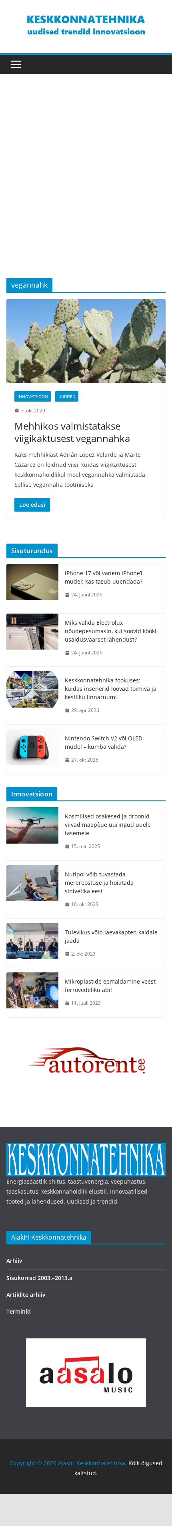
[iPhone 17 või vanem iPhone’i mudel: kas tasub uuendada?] (32, 586)
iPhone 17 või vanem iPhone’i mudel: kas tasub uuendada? (103, 577)
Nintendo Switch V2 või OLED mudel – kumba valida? (103, 742)
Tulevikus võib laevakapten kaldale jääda (111, 936)
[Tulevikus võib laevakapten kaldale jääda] (32, 945)
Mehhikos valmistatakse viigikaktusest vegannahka (72, 432)
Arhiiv (14, 1260)
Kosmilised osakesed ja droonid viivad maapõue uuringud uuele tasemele (108, 824)
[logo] (86, 1148)
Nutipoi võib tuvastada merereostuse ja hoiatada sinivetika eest (99, 882)
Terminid (18, 1311)
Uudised (66, 396)
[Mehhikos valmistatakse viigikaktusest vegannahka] (86, 341)
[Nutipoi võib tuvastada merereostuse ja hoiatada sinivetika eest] (32, 891)
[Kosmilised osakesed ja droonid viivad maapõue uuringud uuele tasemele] (32, 833)
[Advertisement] (86, 188)
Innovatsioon (33, 396)
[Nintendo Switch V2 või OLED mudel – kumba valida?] (32, 751)
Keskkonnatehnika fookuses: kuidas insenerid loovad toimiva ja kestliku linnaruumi (110, 688)
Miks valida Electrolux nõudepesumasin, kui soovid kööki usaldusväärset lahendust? (110, 631)
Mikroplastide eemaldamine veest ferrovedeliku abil (110, 986)
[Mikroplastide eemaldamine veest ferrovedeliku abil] (32, 994)
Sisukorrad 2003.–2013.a (39, 1278)
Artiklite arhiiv (26, 1294)
